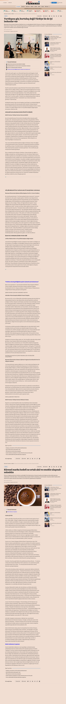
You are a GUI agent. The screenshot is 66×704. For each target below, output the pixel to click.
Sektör (12, 13)
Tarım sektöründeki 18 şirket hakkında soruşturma (16, 454)
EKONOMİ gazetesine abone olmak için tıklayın (33, 8)
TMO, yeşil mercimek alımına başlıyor (13, 451)
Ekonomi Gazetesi (7, 13)
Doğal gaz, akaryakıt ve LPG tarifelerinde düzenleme (16, 447)
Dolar (14, 10)
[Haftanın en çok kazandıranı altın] (47, 63)
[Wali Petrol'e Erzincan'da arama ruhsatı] (47, 68)
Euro (22, 10)
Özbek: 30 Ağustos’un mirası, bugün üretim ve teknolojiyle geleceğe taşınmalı (55, 49)
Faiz (53, 10)
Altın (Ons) (46, 10)
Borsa (6, 10)
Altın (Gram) (38, 10)
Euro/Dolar (30, 10)
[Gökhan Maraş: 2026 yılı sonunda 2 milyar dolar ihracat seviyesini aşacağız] (47, 38)
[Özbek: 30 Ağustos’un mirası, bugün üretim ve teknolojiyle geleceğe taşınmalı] (47, 49)
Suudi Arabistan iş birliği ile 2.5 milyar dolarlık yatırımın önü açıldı (19, 452)
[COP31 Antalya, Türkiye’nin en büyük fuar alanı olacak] (47, 44)
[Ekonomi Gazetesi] (33, 3)
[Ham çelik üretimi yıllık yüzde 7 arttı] (47, 74)
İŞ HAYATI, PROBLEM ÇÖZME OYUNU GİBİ (14, 67)
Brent (60, 10)
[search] (50, 2)
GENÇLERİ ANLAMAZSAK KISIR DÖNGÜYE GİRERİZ (16, 64)
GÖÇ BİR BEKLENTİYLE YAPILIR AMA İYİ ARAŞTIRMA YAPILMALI (18, 65)
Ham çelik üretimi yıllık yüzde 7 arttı (13, 449)
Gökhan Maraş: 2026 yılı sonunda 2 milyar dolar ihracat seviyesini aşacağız (55, 37)
